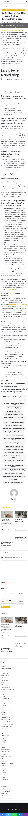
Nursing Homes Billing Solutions (14, 443)
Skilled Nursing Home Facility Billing (14, 476)
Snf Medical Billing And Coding (14, 482)
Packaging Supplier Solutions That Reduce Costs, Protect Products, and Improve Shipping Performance (6, 522)
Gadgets (4, 712)
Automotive (5, 673)
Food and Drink (5, 710)
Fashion (4, 703)
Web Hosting (5, 793)
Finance (8, 6)
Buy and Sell (5, 680)
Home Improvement (7, 726)
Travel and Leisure (6, 782)
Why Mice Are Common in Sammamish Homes (20, 520)
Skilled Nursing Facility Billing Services (14, 465)
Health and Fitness (15, 9)
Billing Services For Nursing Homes (14, 397)
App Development (6, 668)
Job (3, 733)
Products (4, 758)
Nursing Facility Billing (14, 408)
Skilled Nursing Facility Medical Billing (14, 470)
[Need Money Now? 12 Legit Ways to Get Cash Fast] (21, 532)
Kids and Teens (5, 735)
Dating (3, 696)
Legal (3, 738)
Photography (5, 754)
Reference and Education (8, 765)
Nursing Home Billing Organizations (14, 428)
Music (3, 747)
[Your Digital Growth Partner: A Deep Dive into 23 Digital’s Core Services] (7, 535)
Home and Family (6, 721)
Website (3, 588)
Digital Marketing (6, 698)
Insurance (4, 728)
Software (4, 775)
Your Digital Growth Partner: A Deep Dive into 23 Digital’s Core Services (7, 544)
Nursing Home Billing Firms (14, 425)
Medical (4, 742)
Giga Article (6, 22)
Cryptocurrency (6, 694)
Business (4, 9)
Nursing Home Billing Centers (14, 414)
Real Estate (5, 761)
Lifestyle (4, 740)
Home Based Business (7, 724)
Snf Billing (14, 479)
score (11, 289)
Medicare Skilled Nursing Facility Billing (14, 403)
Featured (4, 705)
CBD (3, 684)
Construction (5, 691)
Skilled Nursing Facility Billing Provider (14, 461)
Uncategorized (5, 786)
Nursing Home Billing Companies (14, 422)
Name (3, 577)
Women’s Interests (6, 795)
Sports (3, 777)
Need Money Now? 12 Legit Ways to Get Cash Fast (20, 538)
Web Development (6, 791)
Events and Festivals (7, 701)
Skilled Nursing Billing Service (14, 446)
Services (22, 9)
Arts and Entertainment (7, 671)
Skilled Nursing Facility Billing (14, 452)
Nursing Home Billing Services (14, 432)
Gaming (4, 714)
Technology (5, 779)
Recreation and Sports (7, 763)
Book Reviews (5, 675)
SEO (3, 770)
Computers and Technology (8, 689)
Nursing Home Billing (14, 411)
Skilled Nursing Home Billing (14, 473)
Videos (3, 788)
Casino (3, 682)
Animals (4, 666)
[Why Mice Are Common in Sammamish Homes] (21, 514)
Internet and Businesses (8, 731)
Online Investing (6, 751)
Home (4, 6)
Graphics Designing (6, 717)
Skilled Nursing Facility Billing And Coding (14, 456)
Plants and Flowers (6, 756)
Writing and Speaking (7, 798)
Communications (6, 687)
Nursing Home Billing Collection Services (14, 418)
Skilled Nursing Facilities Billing (14, 449)
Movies (4, 745)
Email (3, 582)
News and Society (6, 749)
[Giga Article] (7, 1)
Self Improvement (6, 768)
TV (2, 784)
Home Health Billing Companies (14, 400)
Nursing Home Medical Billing (14, 435)
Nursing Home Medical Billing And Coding (14, 438)
